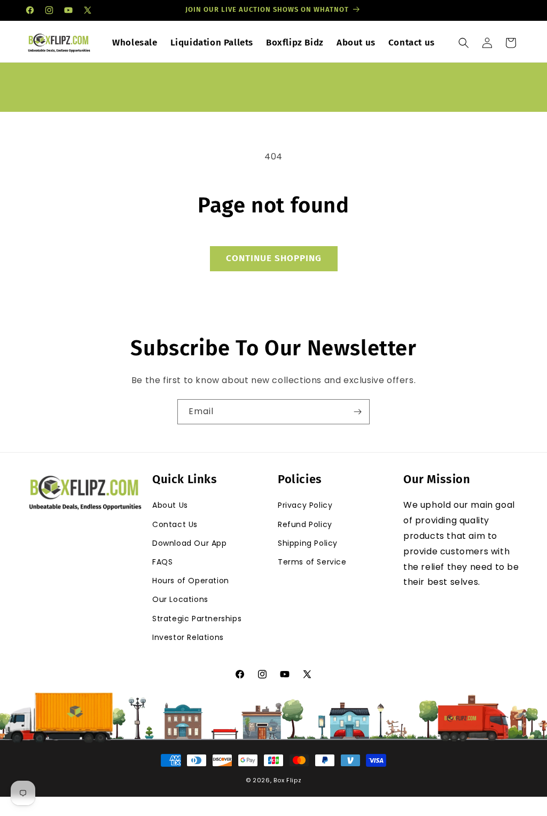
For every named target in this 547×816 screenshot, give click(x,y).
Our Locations (180, 599)
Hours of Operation (190, 580)
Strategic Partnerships (196, 618)
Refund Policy (305, 524)
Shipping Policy (308, 543)
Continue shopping (274, 258)
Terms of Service (312, 561)
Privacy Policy (305, 505)
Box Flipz (287, 780)
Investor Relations (188, 637)
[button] (463, 43)
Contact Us (175, 524)
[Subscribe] (357, 411)
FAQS (162, 561)
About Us (170, 505)
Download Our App (189, 543)
